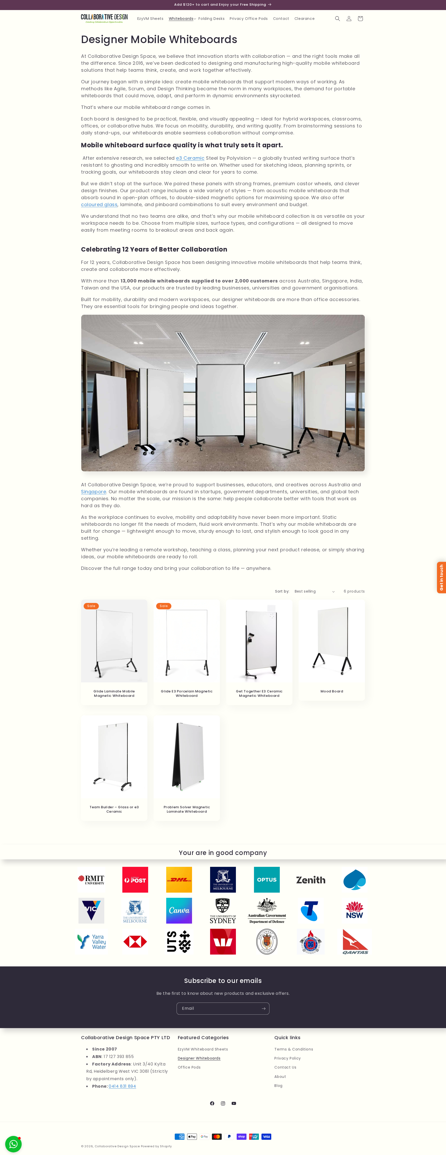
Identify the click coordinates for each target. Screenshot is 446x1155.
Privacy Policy (287, 1058)
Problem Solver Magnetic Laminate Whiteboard (187, 809)
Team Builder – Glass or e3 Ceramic (114, 809)
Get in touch (441, 577)
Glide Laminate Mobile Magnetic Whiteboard (114, 693)
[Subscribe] (263, 1009)
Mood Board (332, 691)
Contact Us (285, 1067)
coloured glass (99, 204)
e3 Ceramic (190, 158)
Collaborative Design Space (117, 1146)
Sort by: (282, 591)
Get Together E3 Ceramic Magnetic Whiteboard (259, 693)
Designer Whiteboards (199, 1058)
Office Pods (189, 1067)
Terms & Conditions (293, 1049)
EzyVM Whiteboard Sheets (203, 1049)
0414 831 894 (122, 1086)
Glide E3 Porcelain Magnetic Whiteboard (186, 693)
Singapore (93, 491)
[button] (181, 18)
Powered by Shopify (156, 1146)
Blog (278, 1085)
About (280, 1076)
